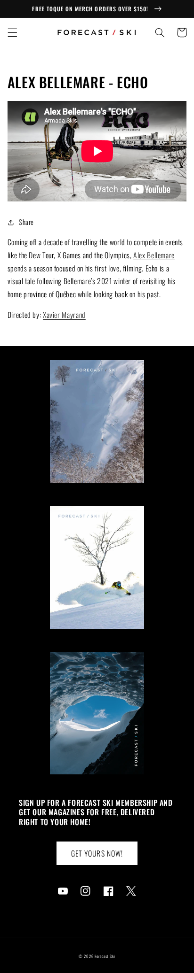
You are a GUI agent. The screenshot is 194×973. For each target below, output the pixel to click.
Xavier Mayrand (64, 314)
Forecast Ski (105, 956)
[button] (12, 32)
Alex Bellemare (154, 255)
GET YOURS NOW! (97, 853)
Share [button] (26, 221)
